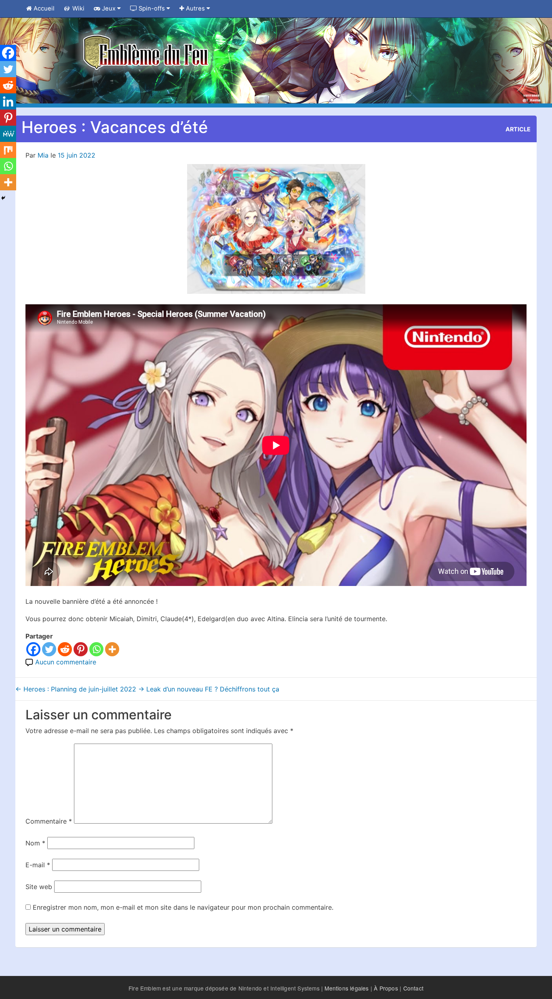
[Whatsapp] (96, 649)
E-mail (37, 865)
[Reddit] (65, 649)
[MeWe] (8, 134)
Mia (43, 155)
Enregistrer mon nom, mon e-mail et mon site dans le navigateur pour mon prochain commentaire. (183, 907)
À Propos (386, 988)
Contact (413, 988)
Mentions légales (346, 988)
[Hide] (3, 198)
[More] (112, 649)
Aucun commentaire (65, 662)
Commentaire (48, 821)
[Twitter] (49, 649)
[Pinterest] (81, 649)
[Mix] (8, 150)
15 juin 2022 (76, 155)
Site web (38, 887)
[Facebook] (33, 649)
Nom (35, 843)
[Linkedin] (8, 101)
